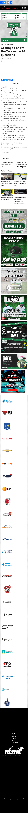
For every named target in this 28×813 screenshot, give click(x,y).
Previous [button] (1, 9)
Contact (14, 738)
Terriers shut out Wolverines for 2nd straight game (21, 165)
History (14, 740)
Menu (6, 40)
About (14, 736)
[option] (7, 16)
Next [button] (27, 9)
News (2, 44)
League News (14, 742)
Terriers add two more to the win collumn (7, 165)
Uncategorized (9, 44)
